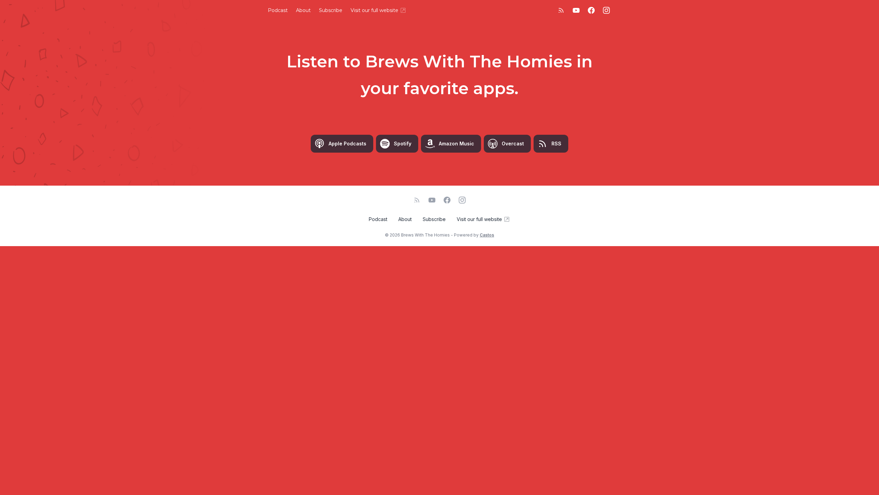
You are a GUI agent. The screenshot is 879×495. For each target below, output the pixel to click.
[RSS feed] (561, 10)
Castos (487, 235)
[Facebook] (591, 10)
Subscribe (330, 10)
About (303, 10)
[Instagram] (606, 10)
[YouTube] (576, 10)
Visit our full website (374, 10)
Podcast (278, 10)
